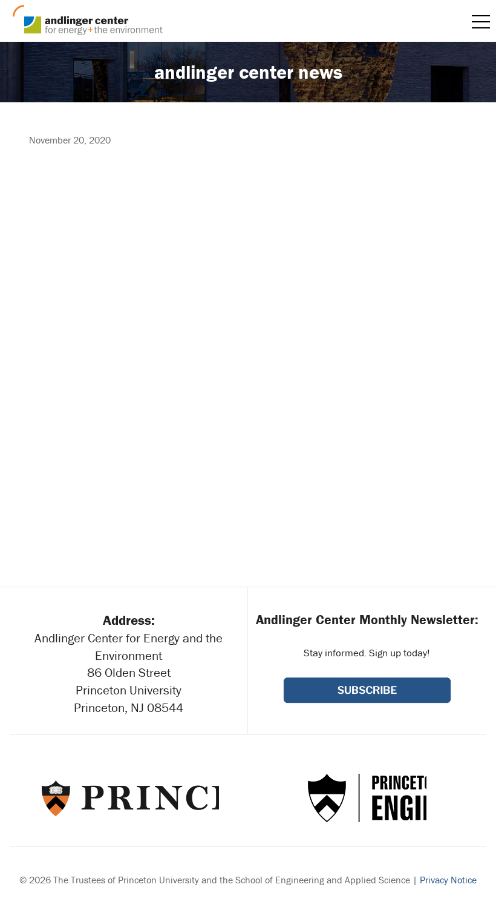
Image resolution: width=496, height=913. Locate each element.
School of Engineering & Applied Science (367, 798)
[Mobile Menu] (481, 21)
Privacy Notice (448, 880)
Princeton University (129, 798)
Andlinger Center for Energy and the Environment (88, 20)
